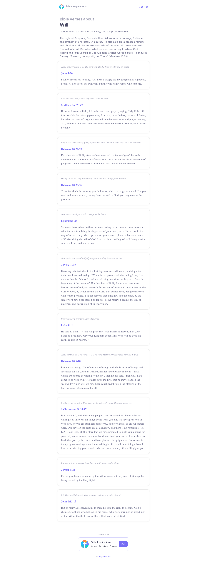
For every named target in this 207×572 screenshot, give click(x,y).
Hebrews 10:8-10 (71, 361)
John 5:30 (67, 73)
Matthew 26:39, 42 (72, 105)
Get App (144, 6)
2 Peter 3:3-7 (68, 265)
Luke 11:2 (67, 325)
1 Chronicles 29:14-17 (74, 409)
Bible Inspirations (76, 6)
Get (123, 544)
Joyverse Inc (105, 556)
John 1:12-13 (68, 501)
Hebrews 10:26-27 (71, 149)
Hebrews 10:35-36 (71, 185)
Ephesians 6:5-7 (70, 221)
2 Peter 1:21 (68, 470)
